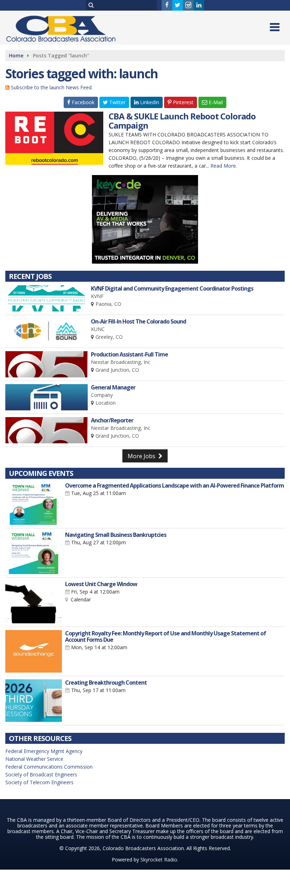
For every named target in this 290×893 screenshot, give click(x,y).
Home (16, 55)
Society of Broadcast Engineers (41, 774)
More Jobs (142, 456)
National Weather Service (34, 759)
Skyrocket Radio (158, 859)
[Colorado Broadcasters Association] (66, 27)
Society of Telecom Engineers (39, 782)
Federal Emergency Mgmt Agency (43, 751)
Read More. (223, 165)
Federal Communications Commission (49, 766)
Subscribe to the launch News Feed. (52, 87)
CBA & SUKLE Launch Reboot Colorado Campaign (182, 120)
